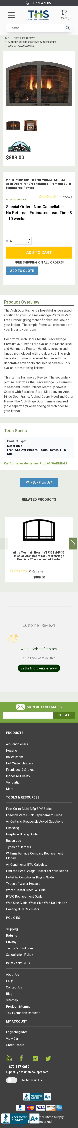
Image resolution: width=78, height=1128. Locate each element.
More (9, 789)
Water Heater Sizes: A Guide (26, 890)
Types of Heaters (18, 847)
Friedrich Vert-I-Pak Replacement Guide (34, 815)
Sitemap (12, 1000)
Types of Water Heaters (23, 884)
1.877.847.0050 (42, 3)
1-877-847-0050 (17, 1067)
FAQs (9, 981)
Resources (13, 841)
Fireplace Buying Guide (22, 834)
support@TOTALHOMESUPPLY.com (27, 1072)
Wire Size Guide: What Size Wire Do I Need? (36, 903)
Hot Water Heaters (19, 763)
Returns (11, 935)
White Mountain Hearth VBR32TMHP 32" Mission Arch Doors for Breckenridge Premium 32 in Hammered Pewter (39, 556)
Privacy (11, 942)
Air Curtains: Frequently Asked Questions (34, 821)
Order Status (15, 1045)
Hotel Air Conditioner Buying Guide (30, 877)
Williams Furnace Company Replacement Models (34, 856)
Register (21, 1032)
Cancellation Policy (19, 955)
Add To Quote (22, 271)
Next (73, 544)
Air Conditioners (17, 744)
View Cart (13, 1038)
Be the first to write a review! (39, 668)
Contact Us (14, 987)
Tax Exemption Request (23, 1013)
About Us (12, 975)
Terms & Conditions (19, 948)
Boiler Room (14, 757)
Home (6, 38)
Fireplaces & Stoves (24, 38)
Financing (12, 828)
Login (10, 1032)
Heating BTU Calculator (22, 909)
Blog (9, 994)
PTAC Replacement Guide (24, 896)
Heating (11, 750)
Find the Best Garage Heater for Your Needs (37, 871)
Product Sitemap (18, 1006)
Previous (4, 544)
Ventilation (13, 782)
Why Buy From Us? (39, 482)
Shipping (12, 929)
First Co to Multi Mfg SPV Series (29, 809)
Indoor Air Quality (18, 776)
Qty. (9, 240)
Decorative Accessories (21, 46)
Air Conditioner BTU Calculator (27, 864)
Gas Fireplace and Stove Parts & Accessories (32, 42)
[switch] (11, 1080)
